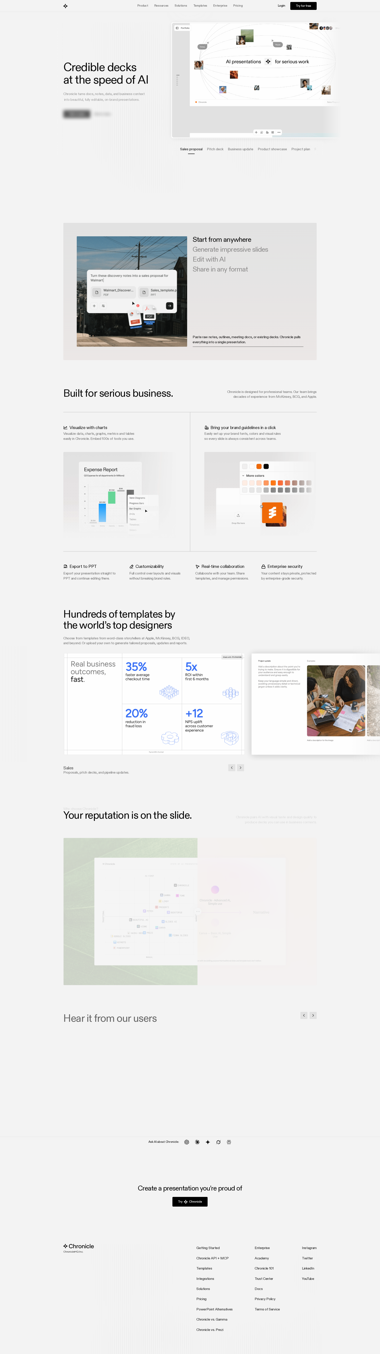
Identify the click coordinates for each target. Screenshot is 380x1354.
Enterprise (220, 5)
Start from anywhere (222, 239)
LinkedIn (308, 1268)
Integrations (205, 1279)
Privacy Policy (265, 1299)
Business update (240, 149)
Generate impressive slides (230, 249)
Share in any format (220, 269)
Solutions (203, 1289)
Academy (262, 1258)
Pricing (238, 5)
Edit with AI (209, 259)
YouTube (308, 1279)
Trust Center (264, 1279)
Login (281, 5)
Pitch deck (215, 149)
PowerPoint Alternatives (214, 1309)
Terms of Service (267, 1309)
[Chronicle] (78, 6)
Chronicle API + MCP (212, 1258)
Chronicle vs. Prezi (209, 1330)
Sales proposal (191, 149)
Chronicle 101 (264, 1268)
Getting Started (207, 1248)
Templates (200, 5)
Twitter (307, 1258)
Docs (259, 1289)
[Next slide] (240, 767)
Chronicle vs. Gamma (211, 1319)
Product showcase (272, 149)
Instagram (309, 1248)
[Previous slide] (231, 767)
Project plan (300, 149)
